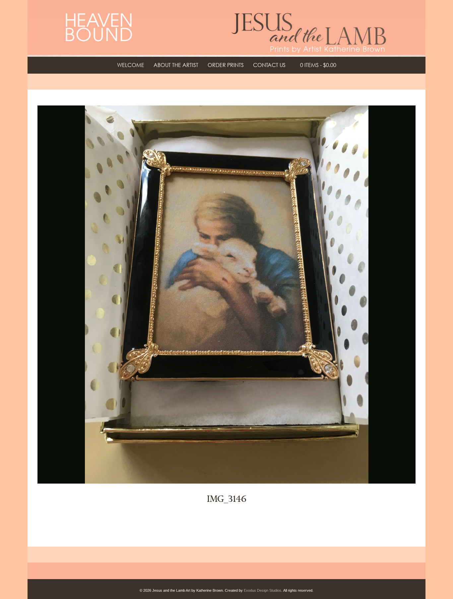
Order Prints (226, 65)
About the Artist (176, 65)
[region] (226, 28)
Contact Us (269, 65)
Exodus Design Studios (262, 590)
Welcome (130, 65)
